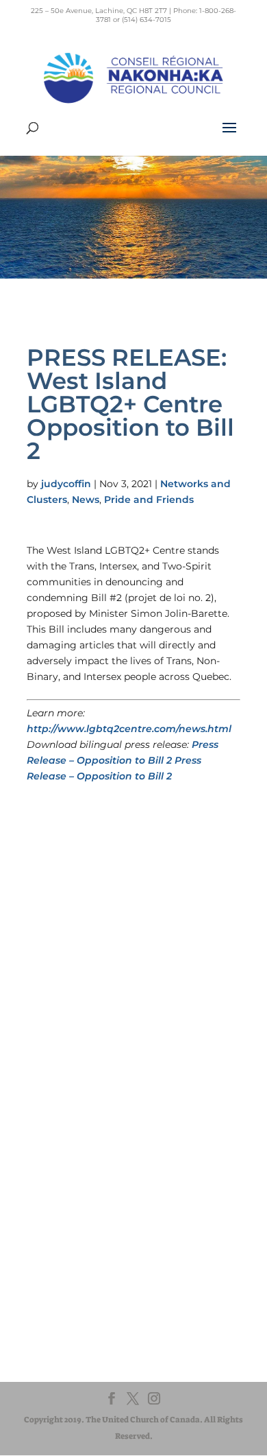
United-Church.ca (84, 1153)
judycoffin (66, 484)
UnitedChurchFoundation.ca (107, 1179)
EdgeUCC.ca (73, 1192)
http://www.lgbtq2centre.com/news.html (129, 729)
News (85, 499)
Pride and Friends (149, 499)
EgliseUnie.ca (75, 1166)
